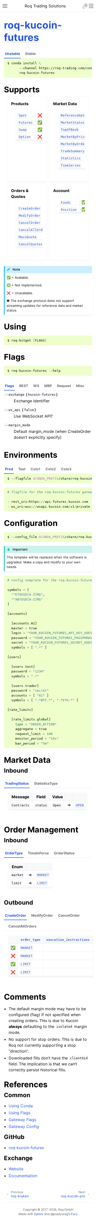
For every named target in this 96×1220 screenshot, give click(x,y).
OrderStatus (64, 853)
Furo (74, 1214)
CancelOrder (69, 915)
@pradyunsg (59, 1214)
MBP (48, 386)
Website (16, 1168)
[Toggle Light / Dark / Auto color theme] (85, 6)
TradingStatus (17, 783)
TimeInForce (38, 853)
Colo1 (35, 469)
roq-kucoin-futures (33, 31)
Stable (30, 53)
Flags (9, 386)
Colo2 (51, 469)
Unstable (12, 53)
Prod (9, 469)
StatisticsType (46, 783)
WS (36, 386)
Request (64, 386)
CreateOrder (15, 915)
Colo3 (66, 469)
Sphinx (39, 1214)
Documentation (23, 1175)
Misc (80, 386)
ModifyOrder (42, 915)
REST (23, 386)
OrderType (14, 853)
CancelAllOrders (22, 926)
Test (21, 469)
